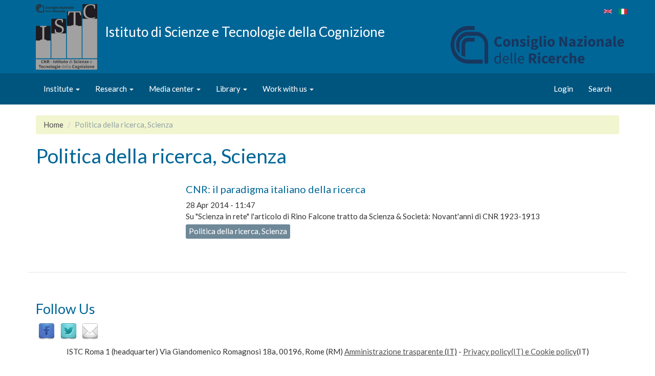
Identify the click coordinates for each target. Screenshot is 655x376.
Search (600, 88)
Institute (59, 88)
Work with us (286, 88)
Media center (172, 88)
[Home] (70, 37)
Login (563, 88)
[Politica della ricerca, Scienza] (608, 11)
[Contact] (90, 330)
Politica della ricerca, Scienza (238, 231)
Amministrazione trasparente (393, 351)
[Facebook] (46, 330)
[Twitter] (68, 330)
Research (111, 88)
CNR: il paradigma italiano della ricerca (275, 189)
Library (229, 88)
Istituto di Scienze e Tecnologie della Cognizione (245, 31)
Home (53, 124)
